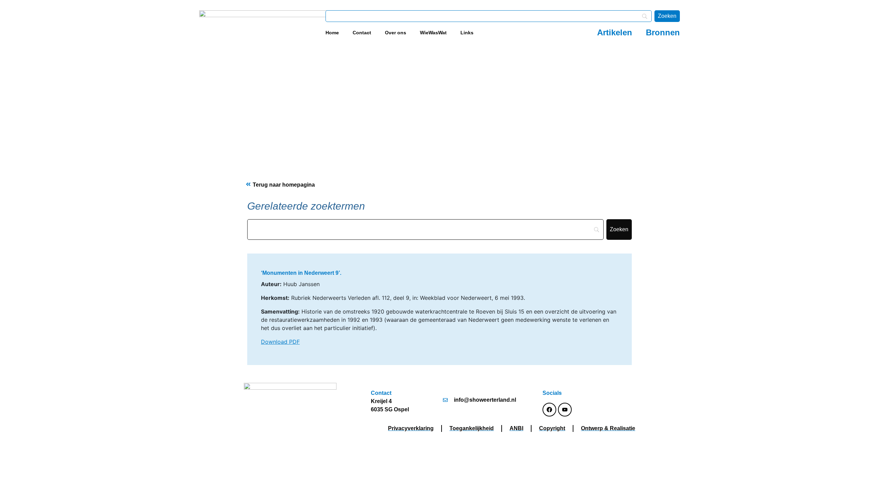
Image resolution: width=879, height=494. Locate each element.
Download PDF (280, 341)
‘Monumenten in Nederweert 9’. (301, 273)
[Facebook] (549, 409)
